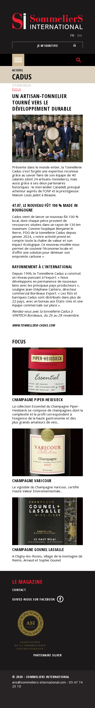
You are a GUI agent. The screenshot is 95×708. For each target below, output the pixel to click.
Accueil (17, 70)
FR (72, 35)
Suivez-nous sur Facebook (33, 599)
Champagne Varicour (31, 480)
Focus (16, 89)
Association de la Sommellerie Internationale (30, 630)
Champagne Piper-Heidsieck (37, 399)
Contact (19, 589)
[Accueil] (47, 21)
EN (79, 35)
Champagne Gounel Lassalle (38, 549)
